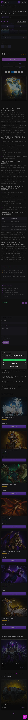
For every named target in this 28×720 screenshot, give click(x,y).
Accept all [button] (14, 360)
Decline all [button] (14, 363)
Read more (20, 356)
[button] (14, 366)
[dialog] (14, 360)
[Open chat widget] (25, 717)
